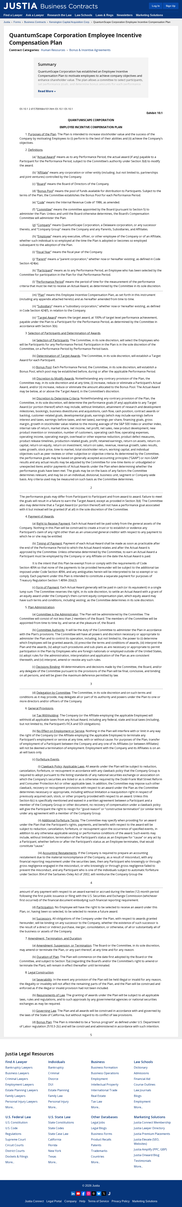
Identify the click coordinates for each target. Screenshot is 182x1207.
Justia (7, 22)
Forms (17, 22)
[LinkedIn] (73, 1193)
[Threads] (94, 1193)
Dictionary (141, 1067)
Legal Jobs (98, 1122)
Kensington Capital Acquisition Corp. (69, 22)
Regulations (13, 1134)
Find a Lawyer (13, 15)
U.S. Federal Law (18, 1117)
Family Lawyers (15, 1096)
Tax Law (96, 1101)
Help (82, 1201)
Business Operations (105, 1073)
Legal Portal (54, 1201)
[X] (104, 1193)
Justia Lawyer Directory (149, 1128)
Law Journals (142, 1090)
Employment (99, 1079)
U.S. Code (11, 1128)
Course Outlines (144, 1084)
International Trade (104, 1090)
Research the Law (59, 15)
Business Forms (101, 1134)
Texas (52, 1156)
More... (9, 1107)
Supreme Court (15, 1139)
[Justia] (20, 6)
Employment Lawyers (19, 1084)
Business (98, 1062)
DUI (50, 1084)
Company (70, 1201)
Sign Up (170, 5)
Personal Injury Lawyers (21, 1101)
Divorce (53, 1079)
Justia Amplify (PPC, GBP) (150, 1149)
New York (54, 1151)
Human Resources (53, 50)
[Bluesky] (99, 1193)
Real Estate (98, 1096)
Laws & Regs (104, 15)
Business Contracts (35, 22)
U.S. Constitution (16, 1122)
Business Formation (104, 1067)
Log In (156, 5)
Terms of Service (98, 1201)
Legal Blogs (99, 1128)
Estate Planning (58, 1090)
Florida (52, 1145)
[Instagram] (88, 1193)
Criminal (53, 1073)
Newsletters (125, 15)
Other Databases (104, 1117)
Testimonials (142, 1161)
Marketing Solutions (149, 15)
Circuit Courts (14, 1145)
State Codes (56, 1128)
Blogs (137, 1096)
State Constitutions (61, 1122)
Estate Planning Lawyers (21, 1090)
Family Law (55, 1096)
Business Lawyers (17, 1073)
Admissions (141, 1073)
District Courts (15, 1151)
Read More (45, 91)
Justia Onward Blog (146, 1155)
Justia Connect (34, 1201)
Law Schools (83, 15)
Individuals (56, 1062)
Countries (97, 1156)
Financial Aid (142, 1079)
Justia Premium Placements (152, 1134)
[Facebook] (83, 1193)
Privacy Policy (121, 1201)
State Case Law (58, 1134)
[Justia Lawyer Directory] (109, 1193)
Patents (96, 1145)
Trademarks (99, 1151)
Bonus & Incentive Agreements (90, 50)
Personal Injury (58, 1101)
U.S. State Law (59, 1117)
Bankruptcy (56, 1067)
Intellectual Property (104, 1084)
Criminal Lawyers (16, 1079)
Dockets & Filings (16, 1156)
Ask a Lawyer (35, 15)
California (54, 1139)
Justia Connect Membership (152, 1122)
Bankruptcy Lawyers (19, 1067)
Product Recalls (101, 1139)
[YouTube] (78, 1193)
